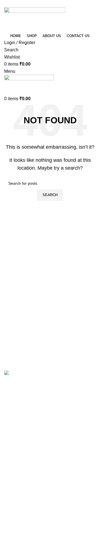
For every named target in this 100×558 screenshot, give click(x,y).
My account (15, 478)
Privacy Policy (18, 517)
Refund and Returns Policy (30, 527)
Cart (8, 488)
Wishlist (12, 499)
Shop (9, 467)
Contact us (14, 538)
